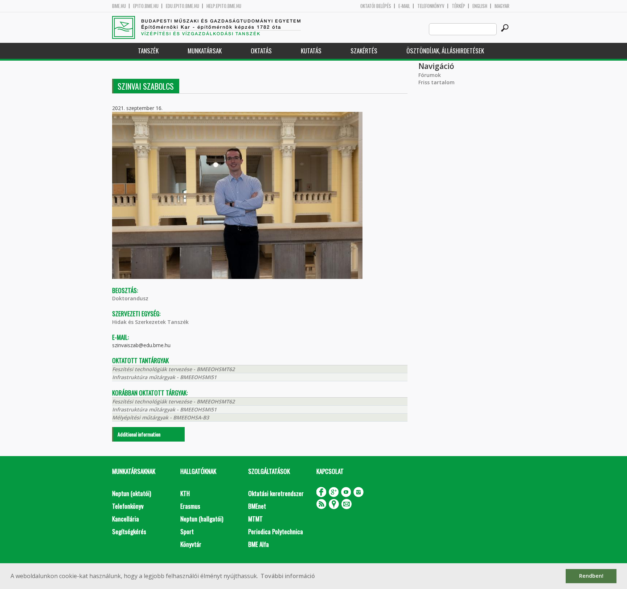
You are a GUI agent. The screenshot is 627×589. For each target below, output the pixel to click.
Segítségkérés (129, 531)
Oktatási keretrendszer (276, 493)
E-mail (404, 6)
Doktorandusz (130, 298)
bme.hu (119, 6)
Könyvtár (190, 544)
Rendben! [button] (591, 575)
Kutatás (311, 50)
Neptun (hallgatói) (201, 518)
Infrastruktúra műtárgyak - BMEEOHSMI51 (164, 377)
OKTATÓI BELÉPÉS (375, 6)
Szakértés (364, 50)
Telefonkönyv (430, 6)
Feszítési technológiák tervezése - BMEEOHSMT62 (173, 369)
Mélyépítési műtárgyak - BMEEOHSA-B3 (160, 417)
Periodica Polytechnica (275, 531)
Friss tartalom (436, 82)
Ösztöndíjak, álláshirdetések (445, 50)
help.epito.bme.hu (223, 6)
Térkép (458, 6)
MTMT (255, 518)
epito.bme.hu (146, 6)
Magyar (502, 6)
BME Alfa (258, 544)
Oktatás (261, 50)
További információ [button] (288, 576)
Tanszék (148, 50)
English (479, 6)
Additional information (139, 434)
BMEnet (257, 506)
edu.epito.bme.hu (182, 6)
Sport (187, 531)
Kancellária (125, 518)
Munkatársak (205, 50)
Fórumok (429, 75)
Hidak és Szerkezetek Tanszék (150, 321)
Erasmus (190, 506)
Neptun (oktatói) (131, 493)
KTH (185, 493)
